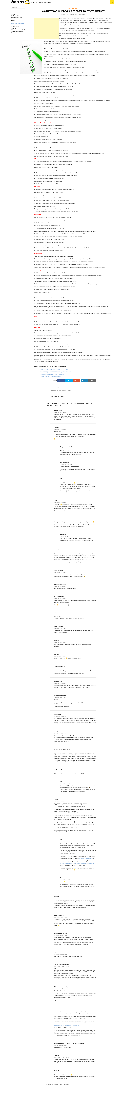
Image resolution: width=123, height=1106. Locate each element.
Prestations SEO (15, 15)
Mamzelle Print (58, 570)
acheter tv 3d (58, 410)
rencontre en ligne (63, 987)
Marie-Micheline (58, 626)
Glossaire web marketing (16, 17)
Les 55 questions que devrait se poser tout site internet (54, 369)
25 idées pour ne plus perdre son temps (50, 376)
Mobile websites (64, 462)
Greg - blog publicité (66, 447)
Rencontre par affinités (60, 933)
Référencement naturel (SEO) (18, 29)
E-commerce (14, 32)
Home (95, 2)
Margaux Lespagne (59, 666)
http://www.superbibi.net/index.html (84, 863)
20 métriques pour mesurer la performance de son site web (55, 371)
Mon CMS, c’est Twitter (57, 395)
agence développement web (62, 749)
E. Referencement (59, 915)
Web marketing (72, 8)
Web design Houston (60, 584)
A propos (100, 2)
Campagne (57, 896)
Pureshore (71, 14)
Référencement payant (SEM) (17, 31)
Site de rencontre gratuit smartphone (73, 1043)
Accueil (13, 14)
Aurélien (56, 640)
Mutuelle (56, 550)
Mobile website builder (60, 695)
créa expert (57, 714)
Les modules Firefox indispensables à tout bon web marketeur (56, 372)
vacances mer (58, 681)
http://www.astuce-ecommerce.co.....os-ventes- (66, 1025)
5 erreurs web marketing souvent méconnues (52, 374)
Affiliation (13, 28)
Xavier (56, 799)
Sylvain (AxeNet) (59, 596)
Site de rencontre (63, 964)
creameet (62, 1071)
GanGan (56, 654)
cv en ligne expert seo (60, 732)
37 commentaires (81, 14)
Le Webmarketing (15, 26)
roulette (56, 1055)
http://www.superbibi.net (86, 858)
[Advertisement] (46, 28)
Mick (55, 613)
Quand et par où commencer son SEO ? (61, 389)
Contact (107, 2)
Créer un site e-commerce (65, 1008)
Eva (55, 952)
